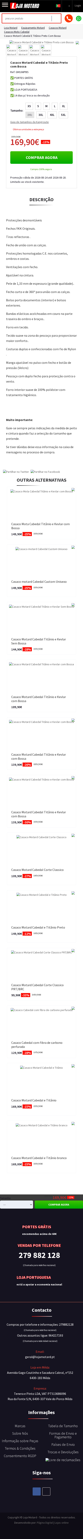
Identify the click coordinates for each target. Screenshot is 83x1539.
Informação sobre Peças (20, 1441)
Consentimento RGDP (20, 1455)
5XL (63, 115)
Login (78, 5)
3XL (40, 115)
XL (63, 106)
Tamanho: (16, 110)
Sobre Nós (20, 1433)
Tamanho (5, 1198)
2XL (29, 115)
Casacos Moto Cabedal (16, 32)
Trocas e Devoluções (63, 1452)
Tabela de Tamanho (63, 1426)
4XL (52, 115)
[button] (58, 5)
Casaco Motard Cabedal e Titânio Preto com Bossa (32, 36)
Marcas (20, 1426)
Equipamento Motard (33, 28)
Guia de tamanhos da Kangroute (29, 122)
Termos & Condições (20, 1448)
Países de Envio (63, 1444)
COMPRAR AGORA (42, 157)
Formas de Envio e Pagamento (63, 1435)
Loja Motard (10, 28)
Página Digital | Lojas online (53, 1522)
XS (29, 106)
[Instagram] (46, 1491)
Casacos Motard (57, 28)
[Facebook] (37, 1491)
